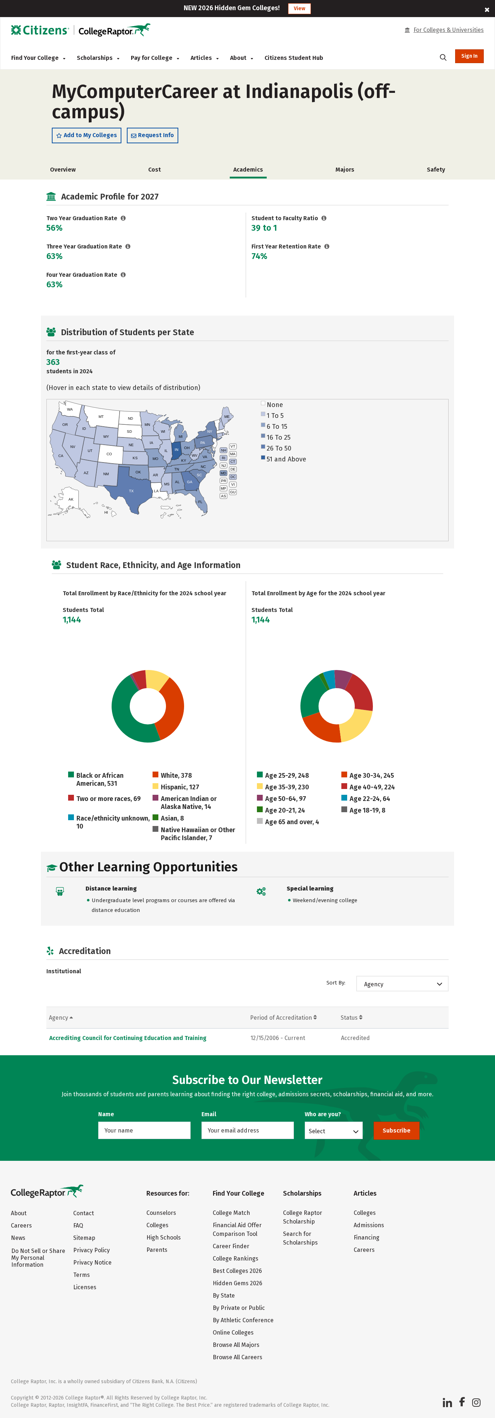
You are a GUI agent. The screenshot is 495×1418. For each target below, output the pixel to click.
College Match (231, 1212)
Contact (83, 1213)
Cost (154, 169)
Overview (63, 169)
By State (224, 1295)
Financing (366, 1237)
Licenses (84, 1287)
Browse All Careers (237, 1357)
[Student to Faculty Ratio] (324, 218)
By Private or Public (239, 1307)
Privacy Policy (91, 1250)
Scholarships (95, 57)
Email (208, 1114)
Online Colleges (233, 1332)
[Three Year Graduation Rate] (128, 246)
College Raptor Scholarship (302, 1217)
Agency (373, 984)
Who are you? (323, 1114)
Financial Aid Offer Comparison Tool (237, 1229)
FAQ (78, 1225)
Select (317, 1131)
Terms (81, 1274)
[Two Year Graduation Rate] (123, 218)
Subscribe (397, 1130)
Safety (436, 169)
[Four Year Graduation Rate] (123, 274)
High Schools (163, 1237)
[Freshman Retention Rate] (327, 246)
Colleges (157, 1225)
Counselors (161, 1212)
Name (106, 1114)
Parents (156, 1249)
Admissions (369, 1225)
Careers (21, 1225)
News (18, 1237)
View (299, 8)
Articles (202, 57)
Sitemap (84, 1237)
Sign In (469, 56)
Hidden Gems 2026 (237, 1283)
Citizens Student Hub (294, 57)
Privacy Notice (92, 1262)
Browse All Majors (236, 1344)
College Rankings (235, 1258)
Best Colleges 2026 (237, 1270)
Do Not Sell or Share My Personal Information (38, 1258)
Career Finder (231, 1246)
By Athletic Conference (243, 1320)
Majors (345, 169)
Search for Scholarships (300, 1238)
